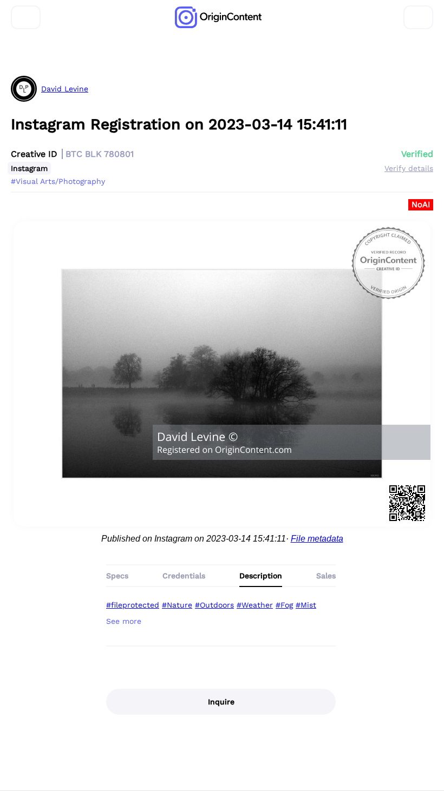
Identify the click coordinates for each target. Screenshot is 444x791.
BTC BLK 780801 (100, 154)
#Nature (177, 605)
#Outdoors (214, 605)
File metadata (317, 538)
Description (260, 575)
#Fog (284, 605)
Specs (117, 575)
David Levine (64, 89)
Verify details (408, 168)
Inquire (221, 701)
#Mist (306, 605)
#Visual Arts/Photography (58, 181)
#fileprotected (132, 605)
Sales (326, 575)
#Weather (255, 605)
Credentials (183, 575)
